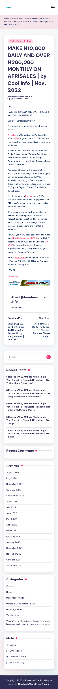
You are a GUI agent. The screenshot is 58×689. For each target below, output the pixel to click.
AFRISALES (20, 257)
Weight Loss (12, 615)
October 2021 (13, 559)
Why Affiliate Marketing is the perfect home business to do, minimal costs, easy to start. (28, 623)
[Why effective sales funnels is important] (29, 283)
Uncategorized (14, 609)
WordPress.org (17, 662)
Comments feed (18, 656)
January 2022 (13, 542)
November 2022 (14, 484)
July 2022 (11, 507)
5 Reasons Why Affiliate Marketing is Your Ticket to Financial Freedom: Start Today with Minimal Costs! (28, 406)
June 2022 (11, 513)
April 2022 (11, 524)
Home (9, 592)
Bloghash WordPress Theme (33, 684)
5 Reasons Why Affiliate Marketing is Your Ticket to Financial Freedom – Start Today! (29, 420)
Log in (13, 644)
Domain (28, 196)
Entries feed (16, 650)
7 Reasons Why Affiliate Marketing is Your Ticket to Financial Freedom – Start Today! (29, 433)
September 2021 (14, 565)
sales (16, 138)
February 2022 (13, 536)
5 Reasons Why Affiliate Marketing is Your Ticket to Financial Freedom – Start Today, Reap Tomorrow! (29, 380)
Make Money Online (20, 41)
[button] (18, 307)
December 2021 (14, 548)
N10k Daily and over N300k (25, 238)
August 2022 (12, 501)
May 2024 (11, 478)
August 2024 (13, 472)
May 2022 (11, 519)
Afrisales (12, 135)
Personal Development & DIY (20, 603)
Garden (10, 586)
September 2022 (15, 495)
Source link (13, 276)
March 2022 (12, 530)
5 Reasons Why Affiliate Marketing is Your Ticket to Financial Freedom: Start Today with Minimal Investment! (28, 393)
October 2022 (13, 490)
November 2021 (14, 553)
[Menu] (52, 7)
